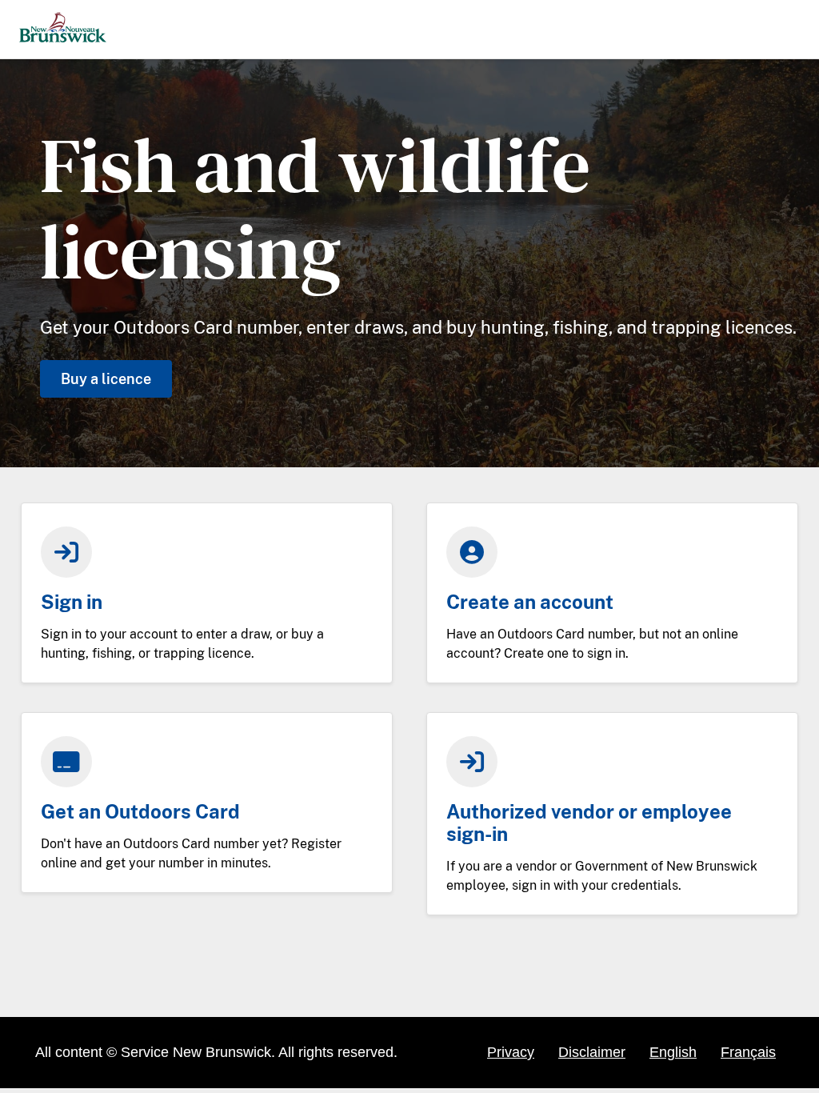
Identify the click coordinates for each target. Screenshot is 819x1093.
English (673, 1052)
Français (748, 1052)
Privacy (510, 1052)
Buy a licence (106, 378)
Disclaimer (591, 1052)
